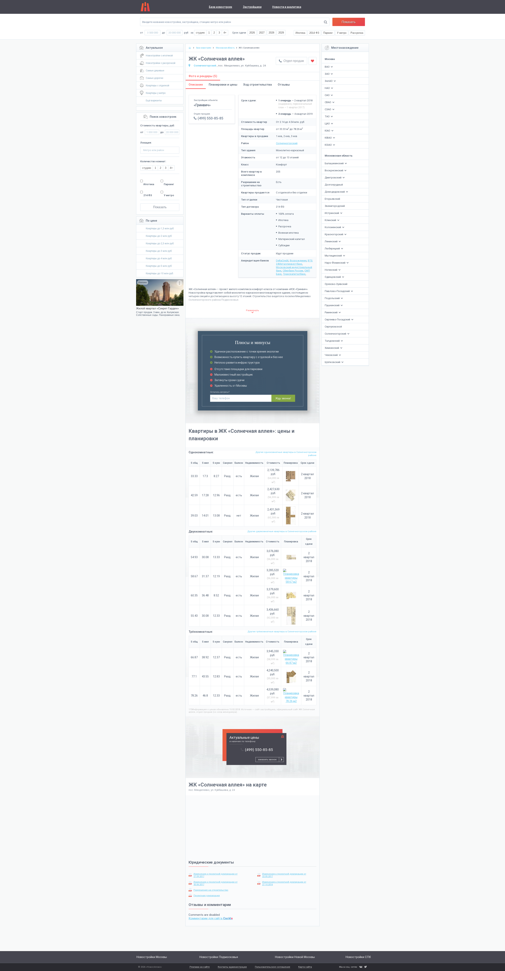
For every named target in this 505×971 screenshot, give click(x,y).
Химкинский (332, 347)
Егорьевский (332, 198)
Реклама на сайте (200, 967)
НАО (327, 88)
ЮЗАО (328, 144)
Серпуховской (333, 326)
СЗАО (328, 109)
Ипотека (148, 184)
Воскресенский (334, 170)
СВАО (328, 102)
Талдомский (332, 340)
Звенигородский (335, 205)
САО (327, 95)
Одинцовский (333, 276)
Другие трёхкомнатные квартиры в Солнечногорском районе (282, 631)
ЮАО (327, 130)
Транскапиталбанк (294, 273)
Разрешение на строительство (211, 890)
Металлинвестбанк (290, 263)
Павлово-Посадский (337, 291)
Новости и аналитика (286, 6)
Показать (349, 22)
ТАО (327, 116)
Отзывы (284, 84)
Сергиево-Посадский (338, 319)
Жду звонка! (283, 398)
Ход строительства (257, 84)
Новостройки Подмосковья (218, 957)
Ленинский (331, 241)
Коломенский (333, 227)
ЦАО (327, 123)
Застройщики (252, 6)
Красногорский (334, 234)
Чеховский (331, 355)
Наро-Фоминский (335, 262)
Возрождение (298, 260)
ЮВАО (328, 137)
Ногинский (331, 269)
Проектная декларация (207, 895)
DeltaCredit (282, 260)
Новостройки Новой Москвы (295, 957)
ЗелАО (329, 80)
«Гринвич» (202, 105)
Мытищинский (333, 255)
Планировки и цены (223, 84)
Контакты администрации (232, 967)
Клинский (331, 220)
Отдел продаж (293, 60)
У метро (169, 195)
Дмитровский (333, 177)
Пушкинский (332, 305)
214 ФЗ (147, 195)
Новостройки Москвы (152, 957)
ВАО (327, 66)
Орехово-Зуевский (336, 284)
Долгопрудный (334, 184)
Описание (196, 84)
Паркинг (169, 184)
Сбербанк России (293, 270)
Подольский (332, 298)
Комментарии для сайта (211, 918)
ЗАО (327, 73)
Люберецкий (332, 248)
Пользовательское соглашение (272, 967)
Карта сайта (305, 967)
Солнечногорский (336, 333)
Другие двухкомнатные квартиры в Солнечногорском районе (281, 531)
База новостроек (220, 6)
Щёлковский (333, 362)
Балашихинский (334, 163)
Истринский (332, 213)
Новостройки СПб (358, 957)
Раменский (331, 312)
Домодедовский (335, 191)
